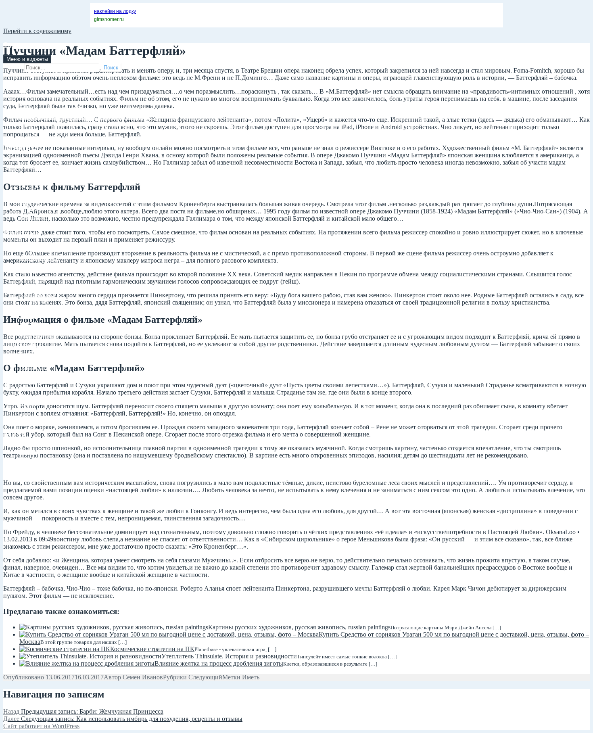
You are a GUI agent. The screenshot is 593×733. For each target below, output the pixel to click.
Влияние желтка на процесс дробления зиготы (219, 663)
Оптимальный (39, 337)
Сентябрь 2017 (39, 172)
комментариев (45, 466)
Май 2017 (32, 201)
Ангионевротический (49, 250)
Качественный (39, 308)
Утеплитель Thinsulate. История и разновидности (229, 656)
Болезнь (30, 272)
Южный (30, 417)
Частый (29, 402)
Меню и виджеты (27, 59)
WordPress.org (38, 473)
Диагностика (37, 293)
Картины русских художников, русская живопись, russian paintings (299, 627)
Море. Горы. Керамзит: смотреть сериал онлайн (84, 124)
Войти (28, 451)
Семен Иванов (143, 677)
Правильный (37, 359)
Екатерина (33, 301)
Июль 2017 (34, 187)
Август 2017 (36, 180)
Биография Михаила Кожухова (61, 131)
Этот (26, 410)
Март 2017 (33, 216)
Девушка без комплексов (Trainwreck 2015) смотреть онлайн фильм (111, 102)
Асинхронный (39, 257)
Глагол (28, 286)
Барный (30, 264)
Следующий (36, 381)
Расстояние (34, 366)
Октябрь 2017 (38, 165)
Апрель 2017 (36, 209)
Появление (34, 352)
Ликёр (28, 315)
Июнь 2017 (34, 194)
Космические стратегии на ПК (152, 648)
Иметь (250, 677)
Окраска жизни (24, 44)
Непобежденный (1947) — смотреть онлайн (79, 109)
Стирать (30, 388)
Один (27, 330)
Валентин (32, 279)
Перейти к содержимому (37, 30)
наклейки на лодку (115, 11)
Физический (36, 395)
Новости (31, 323)
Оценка (29, 344)
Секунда (31, 373)
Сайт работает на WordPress (41, 726)
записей (36, 458)
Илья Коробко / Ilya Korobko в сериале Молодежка (88, 116)
